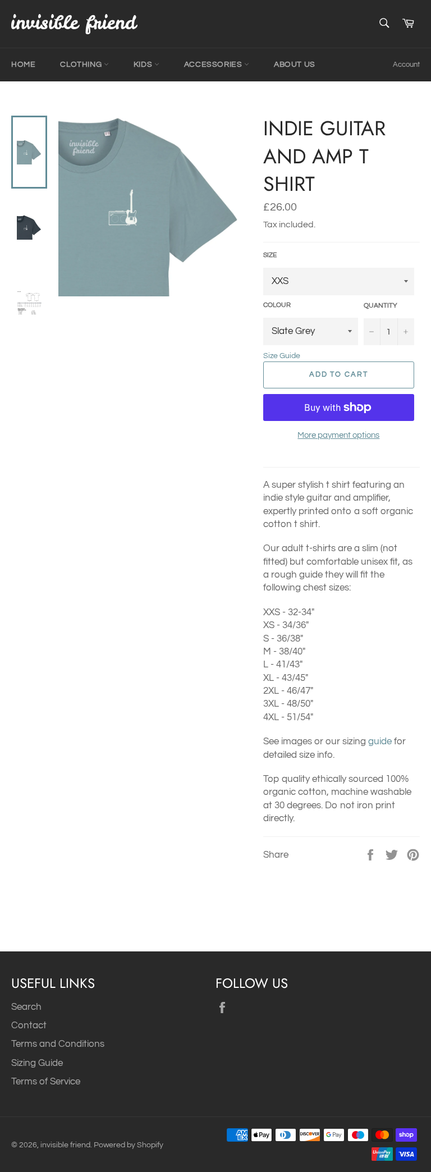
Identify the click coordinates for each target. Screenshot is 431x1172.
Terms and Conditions (57, 1044)
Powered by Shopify (128, 1145)
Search (26, 1007)
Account (406, 64)
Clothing (81, 64)
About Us (294, 64)
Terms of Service (45, 1082)
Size (270, 255)
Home (23, 64)
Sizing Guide (37, 1063)
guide (380, 741)
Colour (277, 305)
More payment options (338, 435)
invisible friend (65, 1145)
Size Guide (281, 356)
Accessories (214, 64)
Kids (144, 64)
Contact (29, 1025)
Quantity (380, 305)
